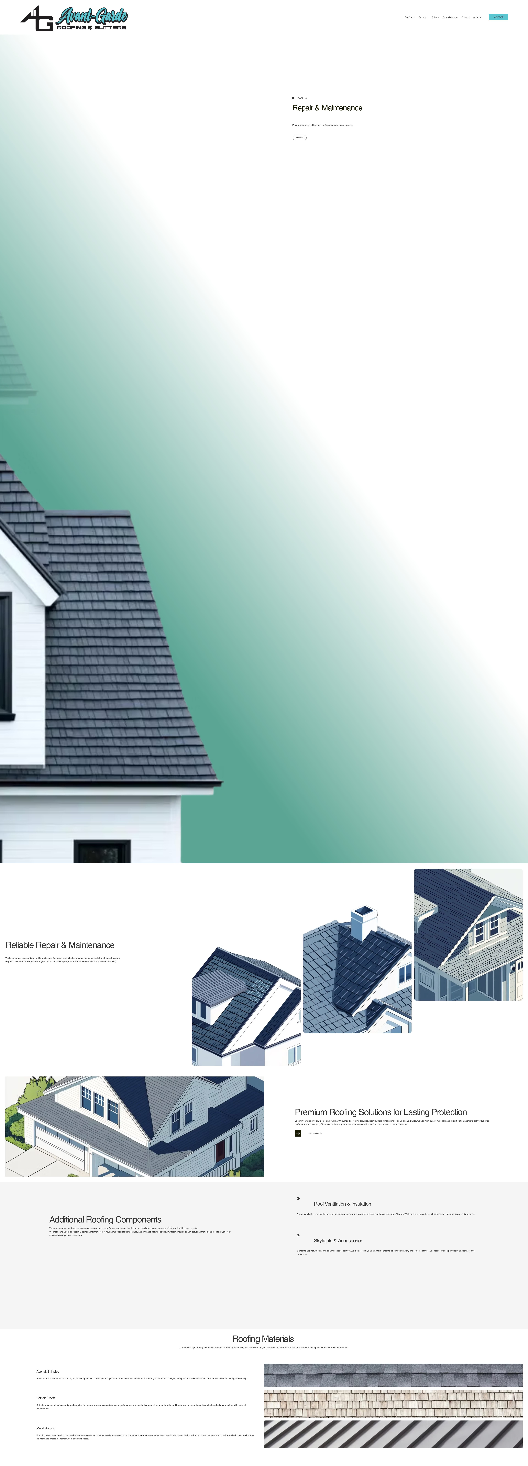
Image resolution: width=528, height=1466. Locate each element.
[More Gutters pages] (427, 17)
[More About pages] (480, 17)
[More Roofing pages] (414, 17)
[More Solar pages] (438, 17)
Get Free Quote (315, 1133)
